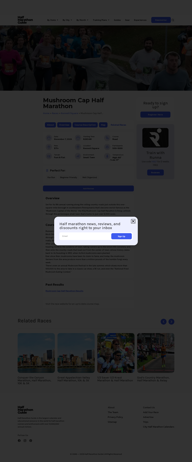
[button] (133, 221)
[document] (96, 231)
